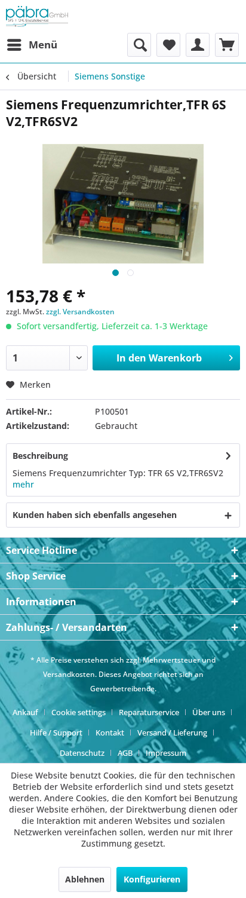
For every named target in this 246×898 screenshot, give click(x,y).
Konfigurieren (152, 879)
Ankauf (25, 712)
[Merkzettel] (168, 45)
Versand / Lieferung (172, 732)
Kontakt (110, 732)
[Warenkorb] (227, 45)
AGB (125, 752)
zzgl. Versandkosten (80, 312)
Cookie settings (78, 712)
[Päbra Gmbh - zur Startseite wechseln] (37, 16)
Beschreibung (40, 455)
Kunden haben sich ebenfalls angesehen (95, 514)
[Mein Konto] (198, 45)
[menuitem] (31, 45)
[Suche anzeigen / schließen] (139, 45)
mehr (23, 484)
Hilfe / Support (56, 732)
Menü (43, 44)
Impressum (166, 752)
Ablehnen (84, 879)
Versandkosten (69, 674)
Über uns (208, 712)
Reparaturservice (149, 712)
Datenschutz (82, 752)
